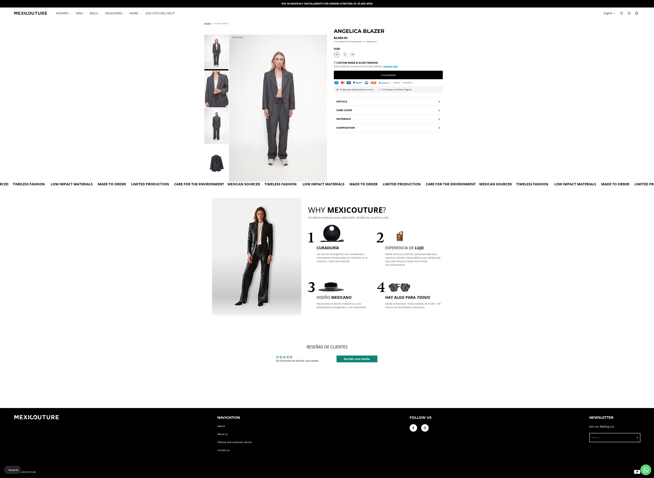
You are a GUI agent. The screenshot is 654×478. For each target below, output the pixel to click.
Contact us (223, 450)
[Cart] (636, 13)
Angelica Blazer (221, 23)
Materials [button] (343, 118)
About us (222, 434)
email (595, 437)
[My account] (629, 13)
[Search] (621, 13)
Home (207, 23)
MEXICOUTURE (29, 472)
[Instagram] (425, 428)
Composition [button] (345, 127)
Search (221, 426)
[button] (372, 41)
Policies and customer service (234, 442)
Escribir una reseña (357, 359)
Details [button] (341, 101)
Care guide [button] (344, 110)
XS (337, 54)
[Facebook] (413, 428)
